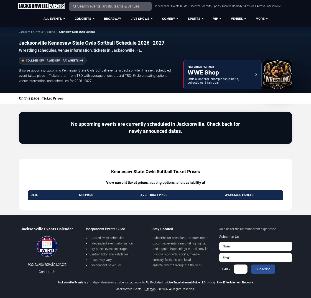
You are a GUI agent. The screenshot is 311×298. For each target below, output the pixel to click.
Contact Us (47, 272)
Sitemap (150, 289)
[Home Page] (41, 6)
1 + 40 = (224, 269)
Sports (194, 19)
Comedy (168, 19)
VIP (215, 19)
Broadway (112, 19)
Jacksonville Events (31, 31)
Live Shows (140, 19)
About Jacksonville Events (47, 264)
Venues (237, 19)
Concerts (83, 19)
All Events (52, 19)
